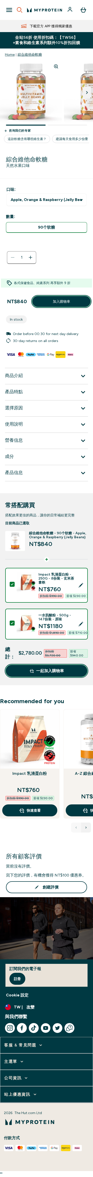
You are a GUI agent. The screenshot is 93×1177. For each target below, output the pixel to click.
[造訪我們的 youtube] (46, 1028)
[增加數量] (30, 257)
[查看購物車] (83, 10)
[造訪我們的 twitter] (57, 1028)
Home (10, 54)
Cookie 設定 (17, 995)
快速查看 (34, 810)
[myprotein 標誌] (44, 10)
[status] (21, 257)
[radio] (46, 227)
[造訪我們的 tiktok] (34, 1028)
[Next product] (86, 828)
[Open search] (19, 9)
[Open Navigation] (9, 10)
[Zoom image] (56, 66)
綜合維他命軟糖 (30, 54)
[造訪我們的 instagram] (10, 1028)
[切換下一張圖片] (87, 92)
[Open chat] (69, 1028)
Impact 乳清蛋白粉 (29, 773)
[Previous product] (76, 828)
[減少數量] (12, 257)
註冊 (17, 979)
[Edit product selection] (80, 585)
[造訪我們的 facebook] (22, 1028)
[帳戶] (70, 9)
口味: (11, 189)
